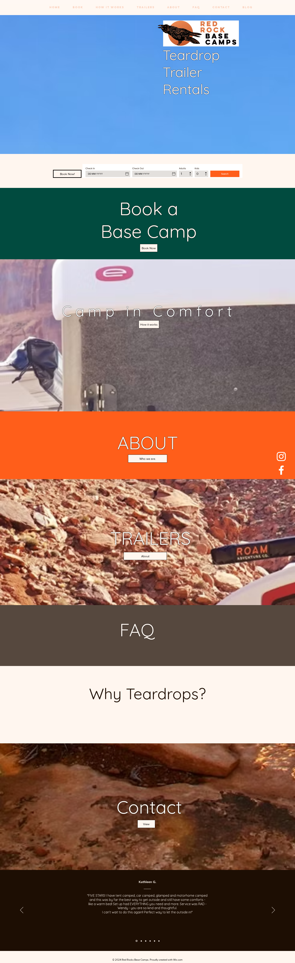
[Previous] (21, 910)
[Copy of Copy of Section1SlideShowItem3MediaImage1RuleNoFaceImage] (141, 941)
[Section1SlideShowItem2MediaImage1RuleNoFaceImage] (145, 940)
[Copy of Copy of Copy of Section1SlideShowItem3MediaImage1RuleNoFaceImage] (159, 940)
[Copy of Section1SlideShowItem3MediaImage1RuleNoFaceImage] (150, 940)
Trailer (182, 72)
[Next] (273, 910)
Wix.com (178, 959)
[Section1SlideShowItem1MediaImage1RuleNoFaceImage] (154, 940)
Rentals (186, 89)
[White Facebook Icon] (281, 470)
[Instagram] (281, 456)
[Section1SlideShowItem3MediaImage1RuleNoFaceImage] (136, 940)
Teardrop (191, 55)
